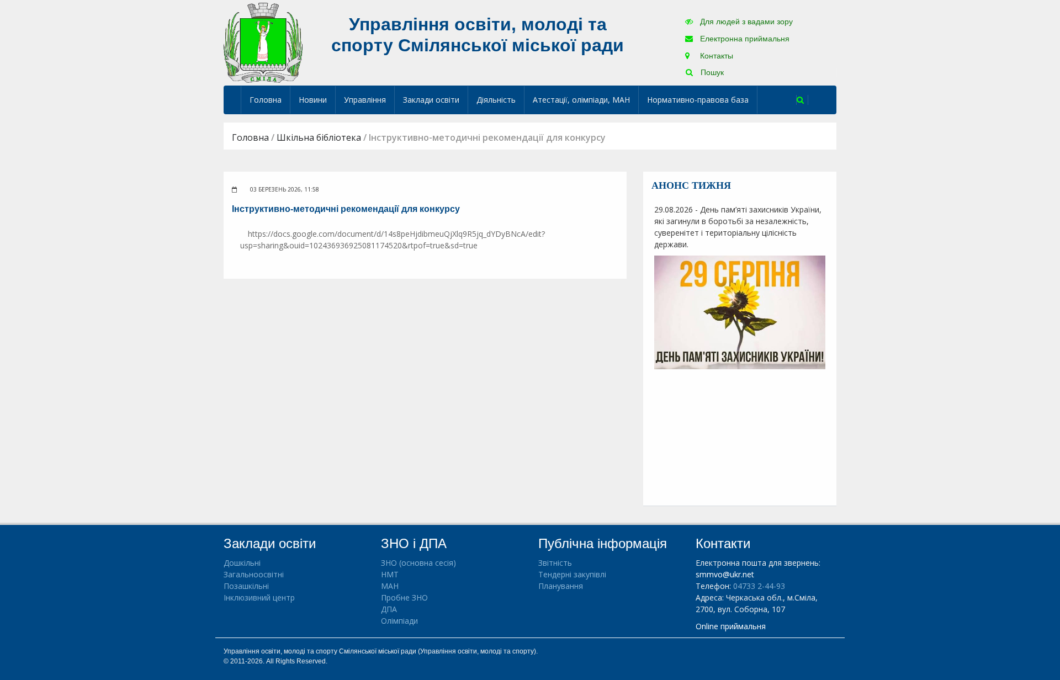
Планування (560, 586)
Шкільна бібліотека (319, 137)
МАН (390, 586)
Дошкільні (242, 562)
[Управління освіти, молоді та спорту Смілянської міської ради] (263, 42)
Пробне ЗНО (404, 597)
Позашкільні (246, 586)
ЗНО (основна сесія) (418, 562)
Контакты (715, 55)
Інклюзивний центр (259, 597)
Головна (266, 99)
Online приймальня (731, 626)
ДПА (389, 609)
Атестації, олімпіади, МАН (581, 99)
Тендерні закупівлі (572, 574)
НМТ (390, 574)
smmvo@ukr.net (725, 574)
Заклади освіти (431, 99)
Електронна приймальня (743, 38)
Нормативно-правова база (698, 99)
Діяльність (496, 99)
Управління (365, 99)
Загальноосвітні (254, 574)
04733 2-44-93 (759, 586)
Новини (313, 99)
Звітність (555, 562)
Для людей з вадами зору (745, 21)
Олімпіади (399, 620)
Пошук (711, 72)
